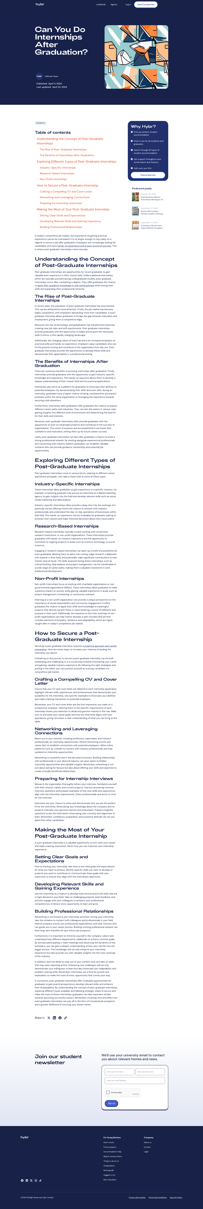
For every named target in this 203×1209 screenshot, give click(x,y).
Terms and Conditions (158, 1197)
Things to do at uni (111, 1161)
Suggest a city (109, 1175)
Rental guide (108, 1170)
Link (163, 4)
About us (147, 1142)
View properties (148, 175)
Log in (128, 4)
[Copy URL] (65, 1017)
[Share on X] (48, 1017)
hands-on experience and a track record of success (84, 245)
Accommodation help (112, 1152)
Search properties (145, 4)
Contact (147, 1147)
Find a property (109, 1147)
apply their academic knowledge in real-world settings (65, 285)
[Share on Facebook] (60, 1017)
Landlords (101, 4)
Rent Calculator (109, 1180)
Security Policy (176, 1197)
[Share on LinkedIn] (54, 1017)
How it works (108, 1142)
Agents (114, 4)
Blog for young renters (112, 1156)
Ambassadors (109, 1166)
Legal (146, 1152)
